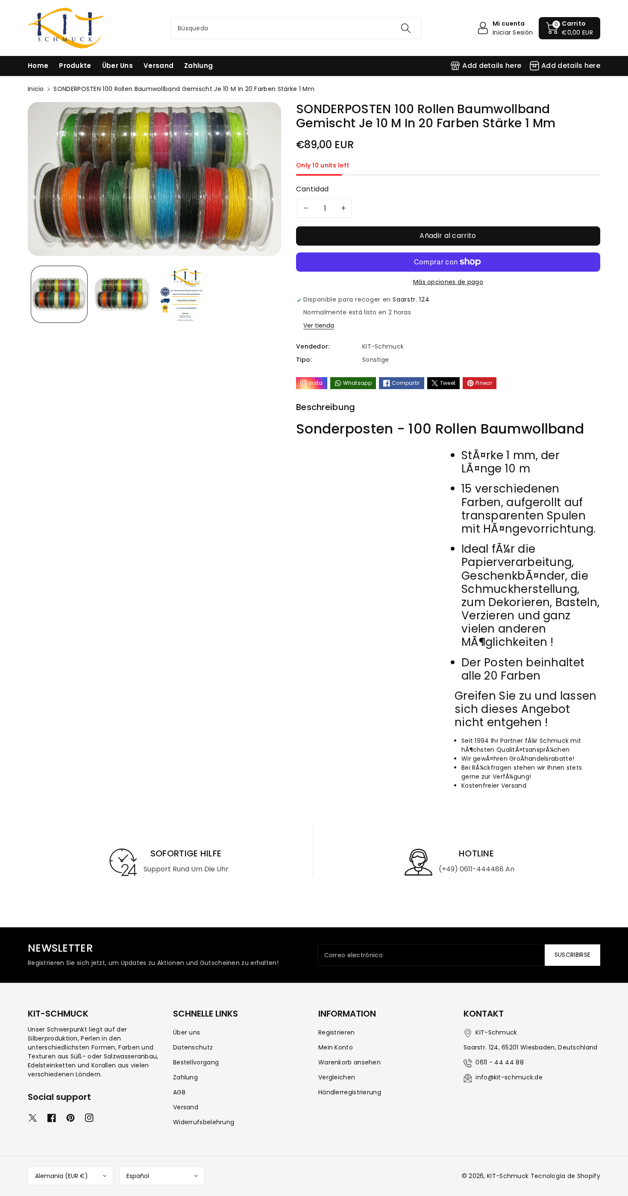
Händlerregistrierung (349, 1092)
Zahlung (185, 1077)
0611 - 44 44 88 (499, 1062)
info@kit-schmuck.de (509, 1077)
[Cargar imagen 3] (185, 294)
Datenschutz (193, 1047)
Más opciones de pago (448, 282)
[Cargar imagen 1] (59, 294)
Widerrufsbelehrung (203, 1122)
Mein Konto (335, 1047)
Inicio (36, 89)
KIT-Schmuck (507, 1176)
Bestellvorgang (196, 1062)
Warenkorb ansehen (349, 1062)
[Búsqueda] (406, 28)
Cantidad (312, 189)
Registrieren (336, 1032)
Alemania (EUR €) (61, 1176)
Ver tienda (318, 325)
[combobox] (296, 28)
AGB (179, 1092)
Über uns (186, 1032)
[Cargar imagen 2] (122, 294)
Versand (185, 1107)
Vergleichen (336, 1077)
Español (137, 1176)
